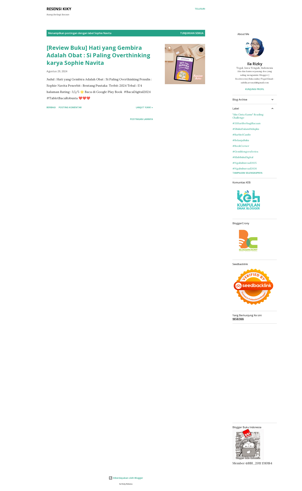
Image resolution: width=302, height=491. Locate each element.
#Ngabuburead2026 (244, 168)
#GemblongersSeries (245, 151)
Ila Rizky (254, 63)
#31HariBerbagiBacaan (246, 123)
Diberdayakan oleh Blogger (127, 477)
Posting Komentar (70, 107)
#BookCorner (240, 145)
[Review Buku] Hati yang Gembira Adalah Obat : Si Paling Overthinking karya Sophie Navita (98, 55)
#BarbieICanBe (241, 134)
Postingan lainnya (141, 119)
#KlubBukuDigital (242, 157)
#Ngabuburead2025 (244, 162)
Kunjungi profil (254, 89)
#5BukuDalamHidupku (245, 128)
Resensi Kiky (59, 8)
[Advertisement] (253, 373)
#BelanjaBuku (240, 140)
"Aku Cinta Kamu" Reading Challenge (247, 116)
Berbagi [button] (51, 107)
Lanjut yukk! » (144, 107)
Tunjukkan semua (192, 33)
